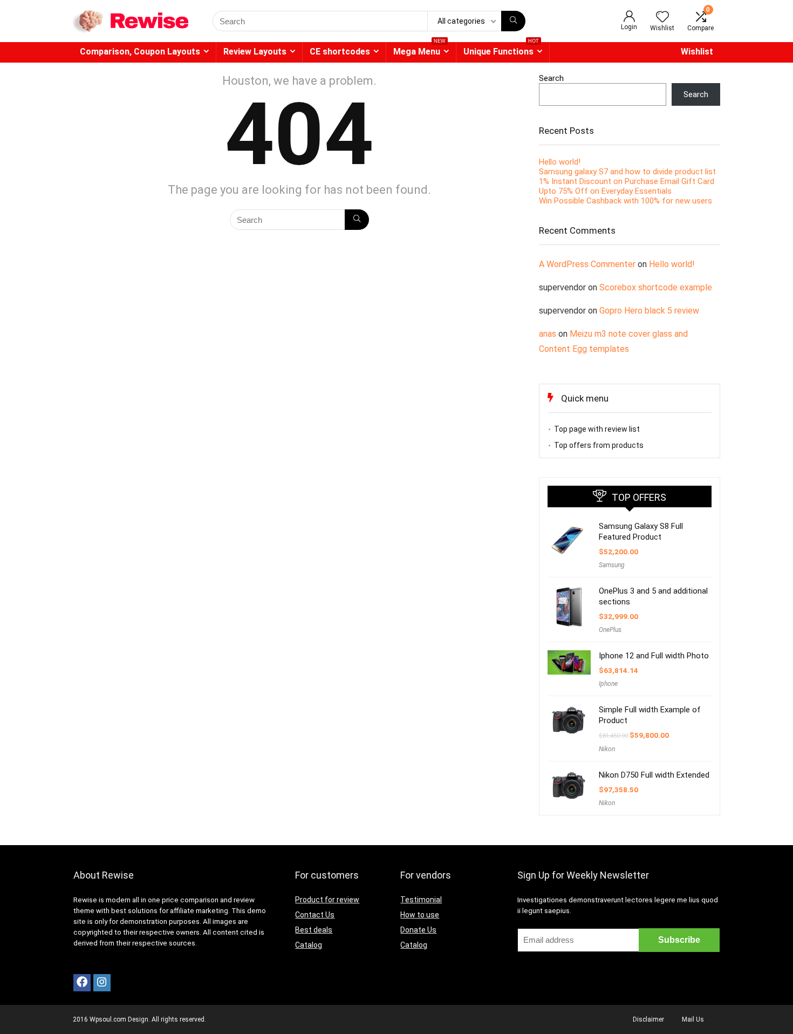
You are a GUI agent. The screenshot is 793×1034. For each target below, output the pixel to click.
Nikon (607, 749)
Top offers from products (599, 445)
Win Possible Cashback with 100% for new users (625, 201)
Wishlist (697, 51)
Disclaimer (648, 1019)
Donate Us (418, 930)
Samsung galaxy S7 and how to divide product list (627, 171)
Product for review (327, 899)
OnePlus (610, 630)
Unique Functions (501, 49)
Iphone (608, 684)
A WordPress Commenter (587, 264)
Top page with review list (597, 429)
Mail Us (693, 1019)
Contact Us (314, 914)
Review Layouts (254, 51)
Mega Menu (419, 49)
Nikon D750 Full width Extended (654, 775)
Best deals (313, 930)
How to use (419, 914)
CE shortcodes (340, 51)
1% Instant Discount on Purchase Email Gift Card (626, 181)
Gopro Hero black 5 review (649, 310)
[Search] (513, 21)
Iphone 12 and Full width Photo (654, 656)
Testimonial (421, 899)
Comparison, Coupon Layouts (140, 51)
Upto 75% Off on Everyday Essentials (605, 191)
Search (551, 78)
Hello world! (559, 162)
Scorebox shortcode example (655, 287)
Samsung (612, 565)
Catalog (308, 945)
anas (547, 334)
